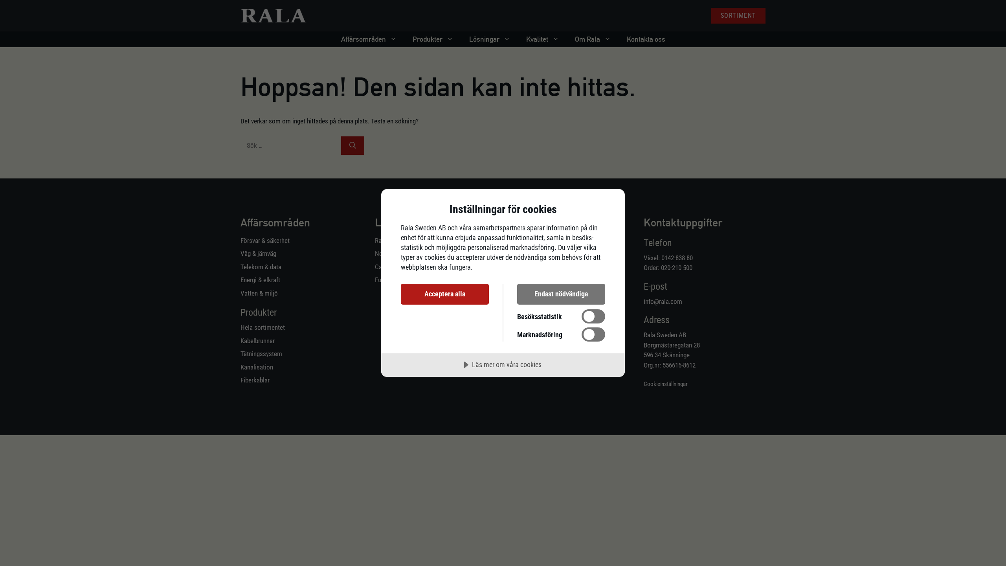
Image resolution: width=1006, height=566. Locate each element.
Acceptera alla (444, 294)
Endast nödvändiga (561, 294)
